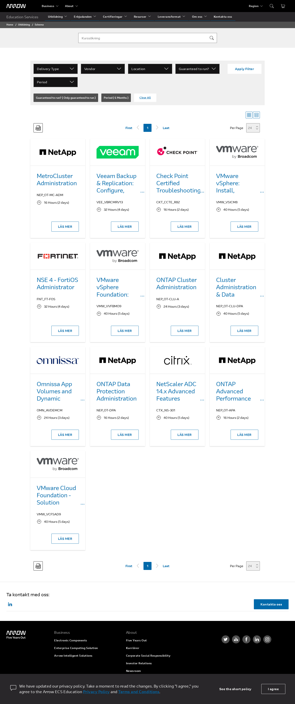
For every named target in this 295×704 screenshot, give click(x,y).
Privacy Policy (96, 691)
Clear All (145, 97)
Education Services (22, 16)
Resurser (140, 16)
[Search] (211, 38)
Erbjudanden (83, 16)
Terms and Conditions (138, 691)
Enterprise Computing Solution (76, 648)
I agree (273, 689)
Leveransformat (169, 16)
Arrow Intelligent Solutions (73, 655)
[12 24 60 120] (254, 128)
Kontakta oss (223, 16)
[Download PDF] (38, 127)
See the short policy (235, 689)
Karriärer (132, 648)
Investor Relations (139, 663)
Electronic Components (70, 640)
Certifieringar (113, 16)
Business (48, 6)
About (69, 6)
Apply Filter (244, 69)
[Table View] (256, 115)
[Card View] (249, 115)
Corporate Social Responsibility (148, 655)
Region (253, 6)
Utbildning (55, 16)
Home (9, 24)
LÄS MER (65, 226)
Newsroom (133, 671)
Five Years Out (136, 640)
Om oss (197, 16)
